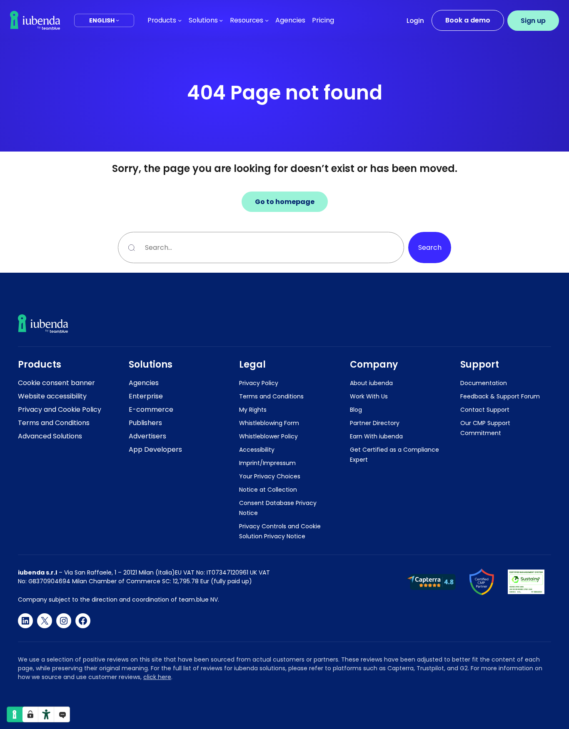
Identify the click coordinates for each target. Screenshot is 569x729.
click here (157, 677)
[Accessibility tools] (46, 714)
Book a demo (467, 20)
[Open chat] (62, 714)
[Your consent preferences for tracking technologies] (30, 714)
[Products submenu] (180, 20)
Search (430, 247)
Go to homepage (284, 202)
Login (415, 20)
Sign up (533, 20)
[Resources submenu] (267, 20)
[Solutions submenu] (221, 20)
